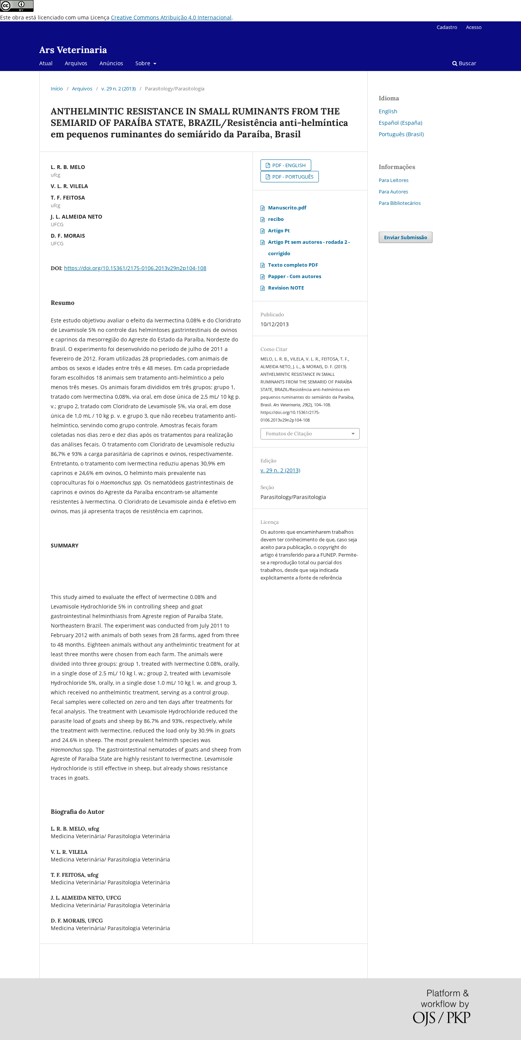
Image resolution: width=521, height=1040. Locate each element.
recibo (276, 219)
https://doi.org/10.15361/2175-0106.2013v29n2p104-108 (135, 268)
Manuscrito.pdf (287, 207)
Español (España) (400, 122)
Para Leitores (393, 180)
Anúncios (111, 63)
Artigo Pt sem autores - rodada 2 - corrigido (309, 247)
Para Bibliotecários (400, 203)
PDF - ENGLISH (288, 165)
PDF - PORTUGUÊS (292, 176)
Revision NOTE (286, 287)
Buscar (466, 63)
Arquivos (76, 63)
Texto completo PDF (293, 264)
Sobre (143, 63)
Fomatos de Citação (289, 433)
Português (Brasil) (401, 134)
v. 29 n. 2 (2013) (118, 88)
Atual (46, 63)
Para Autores (393, 191)
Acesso (474, 27)
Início (57, 88)
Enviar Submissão (405, 237)
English (388, 111)
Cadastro (447, 27)
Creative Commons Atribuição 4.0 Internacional (171, 17)
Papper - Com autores (294, 276)
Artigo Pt (279, 230)
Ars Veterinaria (73, 50)
